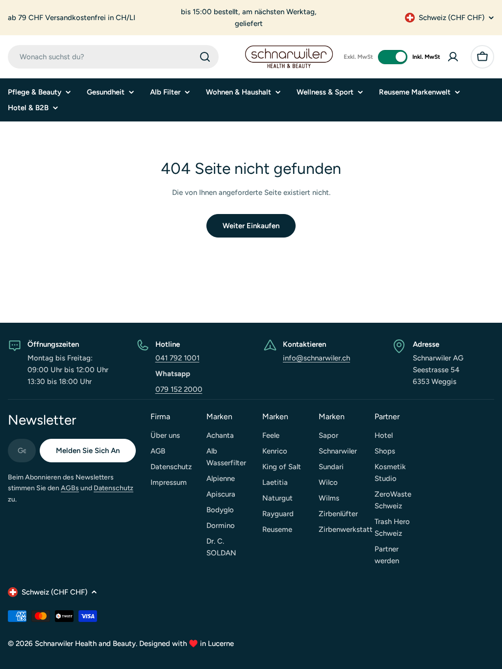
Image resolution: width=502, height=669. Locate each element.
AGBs (70, 488)
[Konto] (453, 57)
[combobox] (113, 57)
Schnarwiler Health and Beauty (85, 643)
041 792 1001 (177, 358)
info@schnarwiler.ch (316, 358)
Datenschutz (113, 488)
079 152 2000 (178, 389)
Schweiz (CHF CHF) (451, 17)
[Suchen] (205, 57)
